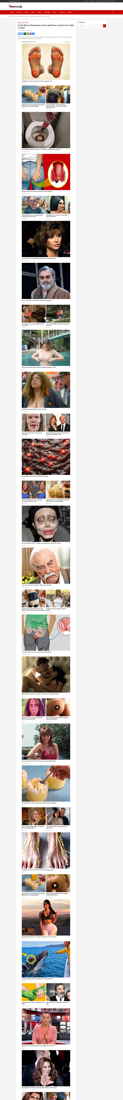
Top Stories (19, 12)
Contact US (112, 1)
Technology (47, 12)
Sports (54, 12)
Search (104, 25)
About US (86, 1)
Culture (39, 12)
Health (33, 12)
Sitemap (106, 1)
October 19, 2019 (21, 30)
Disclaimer (92, 1)
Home (11, 12)
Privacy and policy (99, 1)
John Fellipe (29, 30)
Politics (27, 12)
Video (27, 22)
